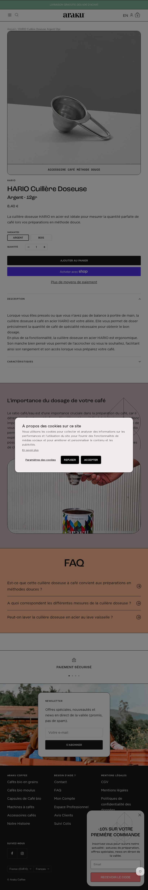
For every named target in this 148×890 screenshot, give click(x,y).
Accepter (91, 460)
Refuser (70, 460)
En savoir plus (30, 450)
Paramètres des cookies (40, 460)
